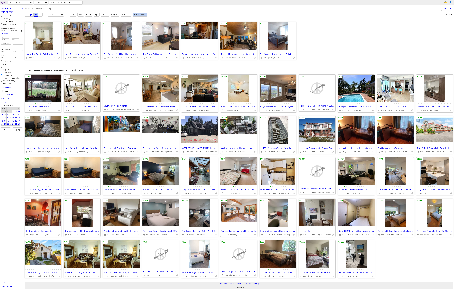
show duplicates (9, 24)
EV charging (7, 83)
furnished (7, 72)
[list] (27, 15)
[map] (40, 15)
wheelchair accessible (11, 78)
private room (8, 61)
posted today (8, 21)
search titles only (9, 16)
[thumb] (31, 15)
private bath (8, 67)
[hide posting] (59, 57)
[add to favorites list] (26, 57)
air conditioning (9, 81)
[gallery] (36, 15)
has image (7, 18)
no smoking (7, 75)
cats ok (5, 64)
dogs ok (6, 69)
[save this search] (451, 9)
